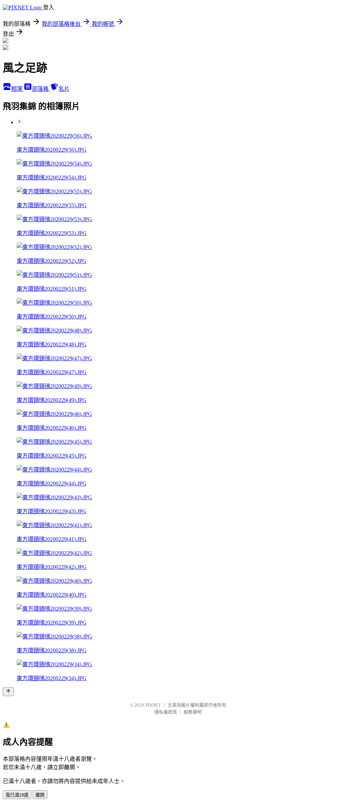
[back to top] (8, 691)
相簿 (17, 89)
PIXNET (153, 705)
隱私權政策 (165, 712)
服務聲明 (193, 712)
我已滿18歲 (17, 795)
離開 (39, 795)
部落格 (41, 89)
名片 (64, 89)
